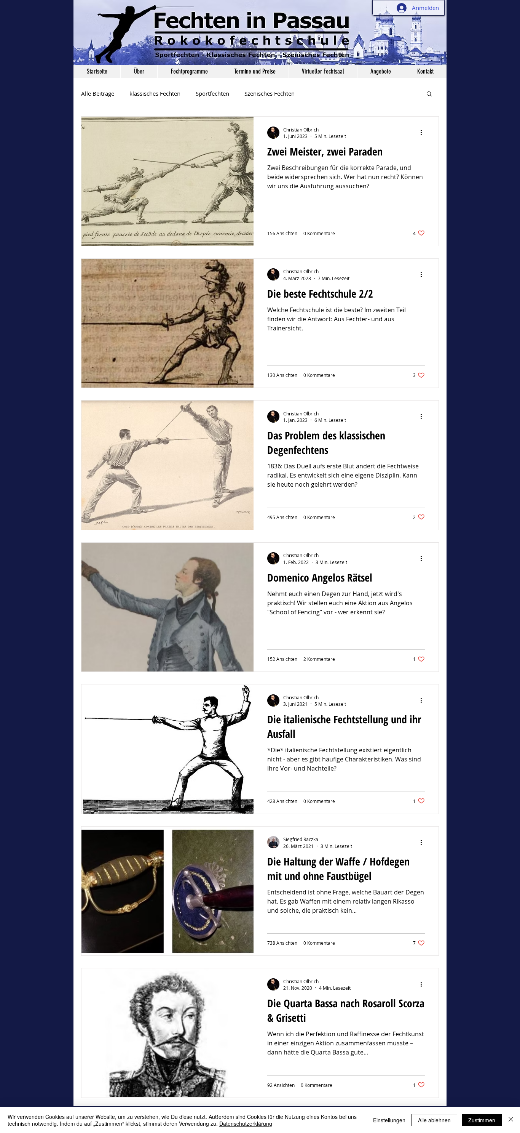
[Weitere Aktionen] (423, 132)
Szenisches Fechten (269, 93)
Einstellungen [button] (389, 1120)
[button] (138, 71)
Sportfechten (212, 93)
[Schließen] (510, 1120)
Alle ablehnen (434, 1120)
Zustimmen (481, 1120)
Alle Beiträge (97, 93)
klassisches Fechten (154, 93)
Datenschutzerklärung (245, 1123)
